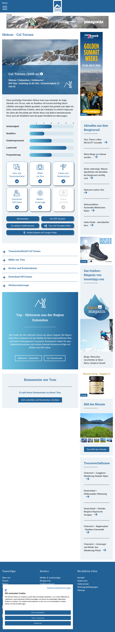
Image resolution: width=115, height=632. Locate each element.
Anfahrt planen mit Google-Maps (41, 232)
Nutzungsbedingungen (87, 587)
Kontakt (81, 577)
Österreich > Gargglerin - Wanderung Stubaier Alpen (96, 474)
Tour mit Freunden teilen (59, 225)
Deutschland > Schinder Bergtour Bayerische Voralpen (94, 511)
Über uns (6, 577)
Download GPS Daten (17, 201)
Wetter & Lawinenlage (50, 577)
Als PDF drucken (57, 218)
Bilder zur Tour (40, 175)
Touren (5, 580)
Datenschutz (83, 584)
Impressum (82, 580)
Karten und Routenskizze (63, 175)
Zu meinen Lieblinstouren (22, 225)
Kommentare (22, 218)
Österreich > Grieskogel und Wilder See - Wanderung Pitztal (95, 547)
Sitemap (81, 590)
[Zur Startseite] (57, 6)
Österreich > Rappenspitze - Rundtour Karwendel (96, 528)
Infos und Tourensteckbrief (17, 175)
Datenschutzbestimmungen (59, 588)
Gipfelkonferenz (47, 584)
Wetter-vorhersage (40, 201)
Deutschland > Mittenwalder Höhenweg (95, 492)
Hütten (5, 584)
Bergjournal (45, 580)
